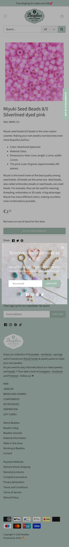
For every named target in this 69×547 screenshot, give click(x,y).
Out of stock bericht (65, 104)
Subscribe (51, 283)
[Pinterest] (37, 294)
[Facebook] (27, 294)
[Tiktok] (42, 294)
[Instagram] (32, 294)
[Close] (62, 247)
